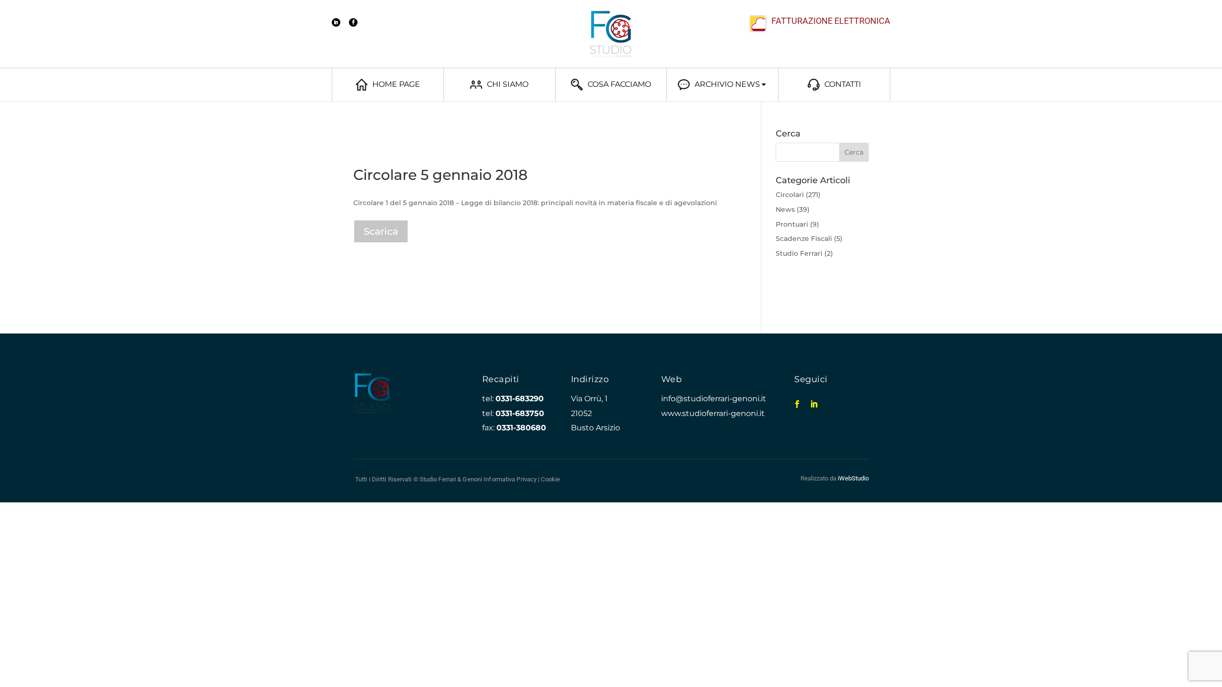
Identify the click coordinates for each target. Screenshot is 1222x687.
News (785, 209)
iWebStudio (853, 478)
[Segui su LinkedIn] (336, 22)
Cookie (550, 479)
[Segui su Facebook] (353, 22)
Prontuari (792, 224)
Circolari (790, 194)
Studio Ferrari (799, 253)
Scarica (381, 231)
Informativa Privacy (510, 479)
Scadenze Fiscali (804, 238)
